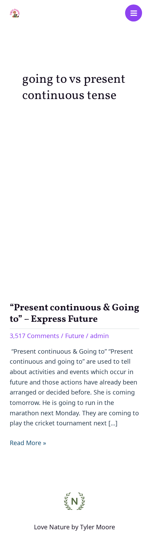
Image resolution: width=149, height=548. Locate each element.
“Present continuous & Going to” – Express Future (74, 313)
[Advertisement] (74, 201)
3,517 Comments (34, 336)
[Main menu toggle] (133, 13)
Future (74, 336)
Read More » (28, 442)
